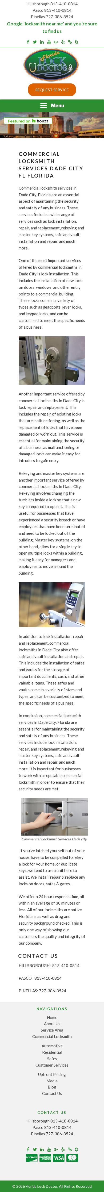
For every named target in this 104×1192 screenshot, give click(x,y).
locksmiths (54, 909)
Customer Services (52, 1065)
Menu (57, 105)
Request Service (52, 89)
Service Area (52, 1030)
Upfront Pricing (52, 1074)
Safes (52, 1058)
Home (52, 1017)
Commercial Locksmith (52, 1036)
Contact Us (52, 1093)
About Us (52, 1023)
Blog (52, 1087)
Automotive (52, 1045)
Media (52, 1080)
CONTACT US (38, 956)
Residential (52, 1052)
